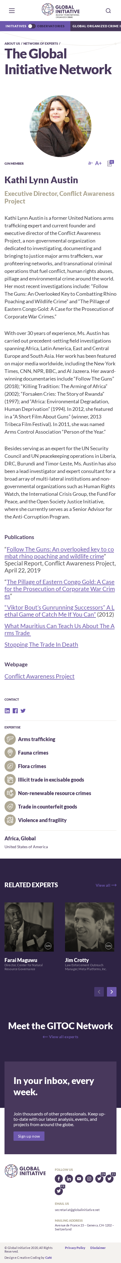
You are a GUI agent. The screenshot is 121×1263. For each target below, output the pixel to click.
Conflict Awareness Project (40, 676)
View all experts (63, 1036)
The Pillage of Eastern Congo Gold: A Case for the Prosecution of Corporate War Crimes (60, 588)
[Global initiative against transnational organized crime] (61, 10)
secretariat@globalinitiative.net (77, 1210)
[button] (12, 10)
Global (28, 838)
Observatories (51, 26)
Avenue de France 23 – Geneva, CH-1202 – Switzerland (84, 1227)
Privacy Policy (75, 1248)
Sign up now (29, 1136)
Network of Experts (40, 43)
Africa (12, 838)
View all (103, 885)
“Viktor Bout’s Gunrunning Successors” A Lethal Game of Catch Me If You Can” (60, 611)
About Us (12, 43)
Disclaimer (98, 1248)
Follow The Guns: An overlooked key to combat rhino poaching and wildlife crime (59, 553)
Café (48, 1257)
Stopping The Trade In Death (41, 644)
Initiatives (16, 26)
